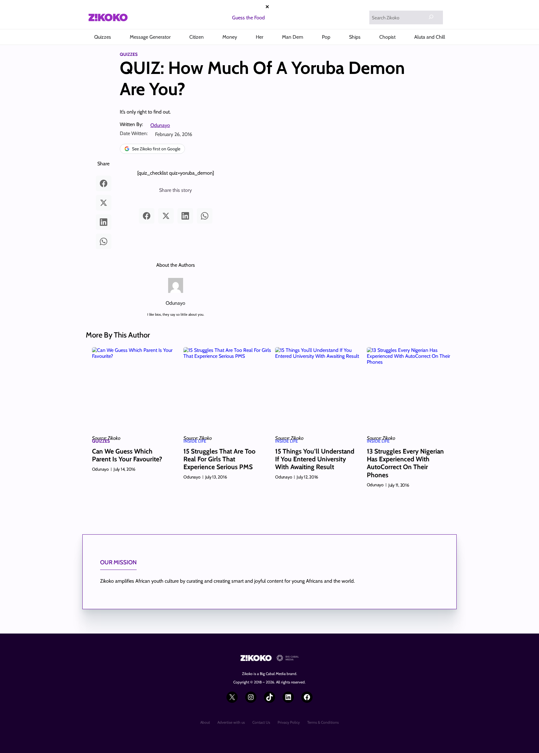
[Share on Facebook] (103, 183)
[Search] (431, 17)
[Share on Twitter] (103, 203)
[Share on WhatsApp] (103, 241)
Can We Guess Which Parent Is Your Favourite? (127, 455)
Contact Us (261, 722)
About (205, 722)
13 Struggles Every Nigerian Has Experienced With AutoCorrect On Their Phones (405, 463)
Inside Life (194, 441)
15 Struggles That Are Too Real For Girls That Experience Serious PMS (219, 459)
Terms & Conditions (323, 722)
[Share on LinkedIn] (103, 222)
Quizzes (129, 54)
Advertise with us (231, 722)
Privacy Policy (289, 722)
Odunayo (160, 125)
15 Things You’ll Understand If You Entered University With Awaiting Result (314, 459)
